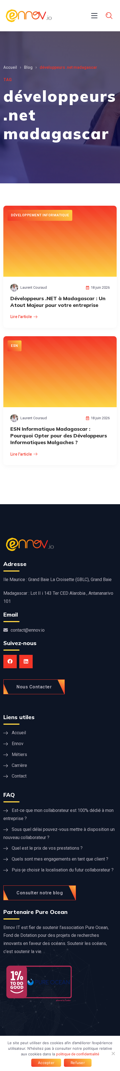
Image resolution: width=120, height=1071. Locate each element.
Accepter (46, 1062)
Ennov (17, 743)
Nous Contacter (34, 686)
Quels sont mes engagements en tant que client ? (60, 859)
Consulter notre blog (39, 892)
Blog (28, 67)
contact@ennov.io (28, 630)
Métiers (19, 754)
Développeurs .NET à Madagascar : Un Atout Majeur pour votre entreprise (57, 301)
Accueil (10, 67)
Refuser (78, 1062)
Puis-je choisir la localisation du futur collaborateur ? (63, 870)
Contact (19, 776)
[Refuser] (113, 1053)
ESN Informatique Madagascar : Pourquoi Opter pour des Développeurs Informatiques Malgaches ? (58, 436)
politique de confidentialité (77, 1054)
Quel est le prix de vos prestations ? (47, 848)
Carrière (19, 765)
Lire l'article (21, 316)
